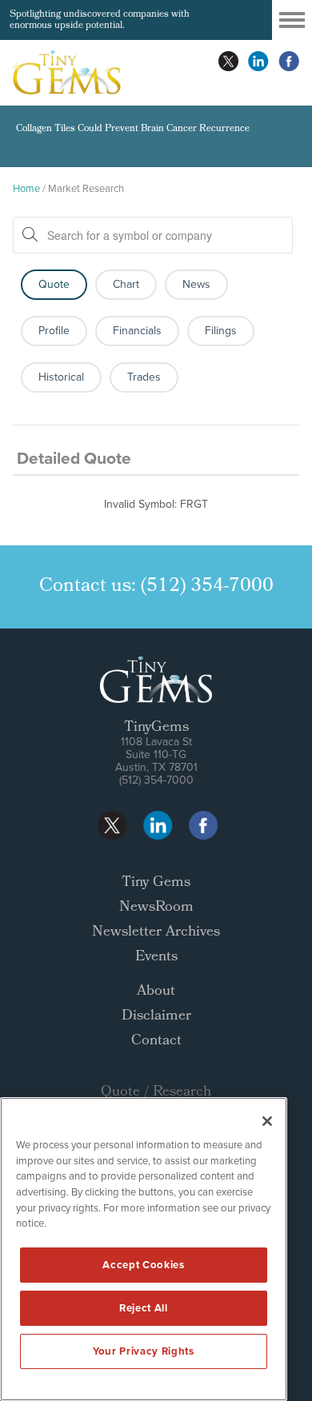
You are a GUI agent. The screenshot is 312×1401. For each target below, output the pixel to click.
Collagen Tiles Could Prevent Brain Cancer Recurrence (133, 130)
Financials (137, 330)
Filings (221, 330)
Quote (54, 284)
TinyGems (156, 728)
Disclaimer (156, 1016)
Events (156, 957)
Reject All (143, 1307)
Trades (144, 377)
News (196, 284)
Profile (54, 330)
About (156, 992)
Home (26, 188)
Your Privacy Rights (143, 1351)
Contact (156, 1041)
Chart (126, 284)
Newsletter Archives (156, 932)
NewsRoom (156, 908)
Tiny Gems (156, 883)
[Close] (267, 1121)
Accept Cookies (143, 1264)
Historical (61, 377)
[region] (143, 1249)
